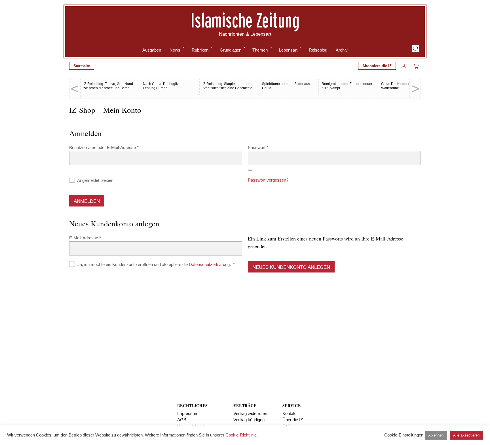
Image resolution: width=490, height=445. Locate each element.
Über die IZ (292, 419)
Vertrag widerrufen (250, 413)
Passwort (268, 147)
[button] (415, 48)
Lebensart (288, 50)
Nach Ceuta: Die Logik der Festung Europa (163, 86)
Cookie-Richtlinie (241, 435)
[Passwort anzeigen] (250, 170)
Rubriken (200, 50)
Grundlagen (230, 50)
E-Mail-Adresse (95, 237)
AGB (181, 419)
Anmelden (87, 201)
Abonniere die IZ (377, 66)
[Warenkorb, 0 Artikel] (416, 66)
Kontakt (289, 413)
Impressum (187, 413)
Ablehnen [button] (435, 435)
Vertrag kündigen (249, 419)
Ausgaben (151, 50)
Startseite (81, 66)
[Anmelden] (403, 66)
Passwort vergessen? (268, 180)
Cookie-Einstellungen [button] (403, 435)
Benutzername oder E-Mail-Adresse (114, 147)
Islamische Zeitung (245, 20)
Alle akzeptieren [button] (466, 435)
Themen (260, 50)
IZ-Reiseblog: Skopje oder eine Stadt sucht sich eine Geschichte (227, 86)
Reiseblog (318, 50)
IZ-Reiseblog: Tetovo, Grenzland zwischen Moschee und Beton (108, 86)
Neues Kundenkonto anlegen (291, 267)
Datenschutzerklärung (209, 264)
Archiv (342, 50)
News (175, 50)
